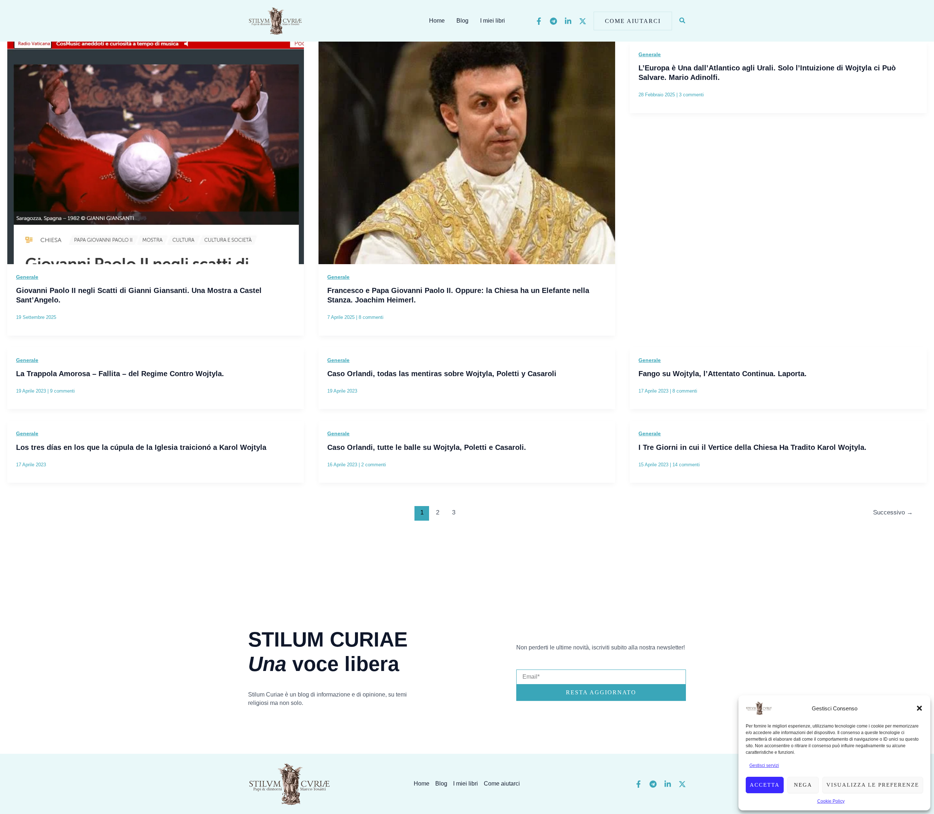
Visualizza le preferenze (872, 785)
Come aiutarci (502, 783)
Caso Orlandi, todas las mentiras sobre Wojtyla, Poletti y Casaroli (441, 374)
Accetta (765, 785)
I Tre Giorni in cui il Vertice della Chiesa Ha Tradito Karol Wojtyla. (752, 447)
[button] (919, 708)
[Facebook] (539, 21)
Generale (27, 277)
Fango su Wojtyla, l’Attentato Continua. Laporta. (722, 374)
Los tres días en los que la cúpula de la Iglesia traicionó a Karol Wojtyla (141, 447)
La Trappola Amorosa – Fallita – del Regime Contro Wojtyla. (120, 374)
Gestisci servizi (764, 765)
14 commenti (686, 464)
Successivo (893, 512)
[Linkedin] (568, 21)
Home (437, 21)
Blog (462, 21)
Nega (803, 785)
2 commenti (373, 464)
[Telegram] (553, 21)
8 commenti (371, 317)
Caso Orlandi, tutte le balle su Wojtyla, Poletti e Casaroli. (426, 447)
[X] (582, 21)
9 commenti (62, 391)
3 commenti (691, 94)
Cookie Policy (831, 801)
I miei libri (492, 21)
